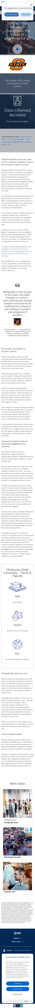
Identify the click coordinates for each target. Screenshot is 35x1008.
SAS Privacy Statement (11, 1001)
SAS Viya (7, 144)
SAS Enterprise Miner (16, 249)
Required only (17, 989)
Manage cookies (17, 994)
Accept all (17, 983)
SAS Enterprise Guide (17, 139)
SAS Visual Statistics (24, 142)
